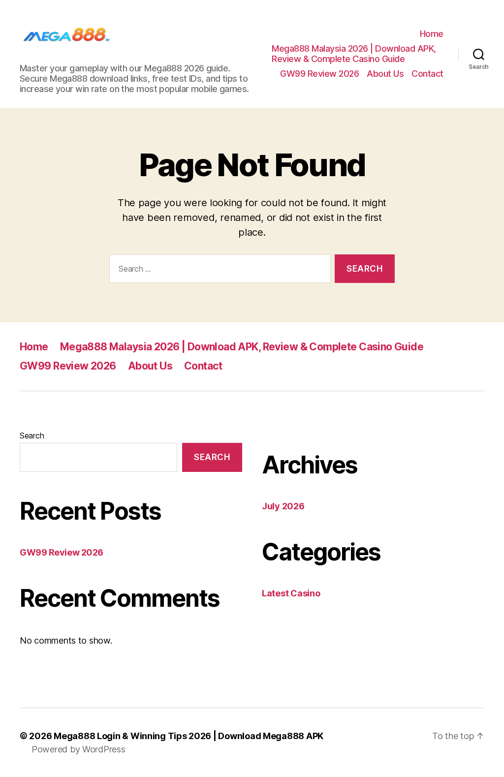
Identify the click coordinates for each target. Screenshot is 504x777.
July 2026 (283, 506)
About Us (385, 73)
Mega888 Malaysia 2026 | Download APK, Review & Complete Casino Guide (354, 53)
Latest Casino (291, 593)
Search (32, 435)
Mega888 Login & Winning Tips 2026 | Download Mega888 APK (188, 736)
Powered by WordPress (79, 749)
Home (431, 34)
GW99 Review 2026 (319, 73)
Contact (427, 73)
